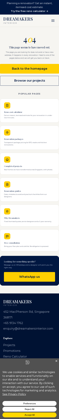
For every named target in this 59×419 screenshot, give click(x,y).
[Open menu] (53, 20)
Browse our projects (29, 80)
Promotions (11, 351)
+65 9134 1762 (13, 323)
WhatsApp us (29, 277)
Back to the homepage (29, 68)
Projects (9, 345)
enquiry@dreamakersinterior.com (28, 328)
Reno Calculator (15, 356)
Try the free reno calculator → (29, 11)
